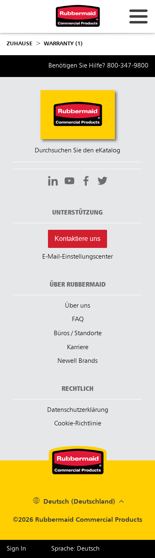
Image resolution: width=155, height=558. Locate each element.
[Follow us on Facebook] (86, 182)
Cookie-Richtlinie (77, 423)
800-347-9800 (127, 66)
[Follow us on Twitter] (102, 182)
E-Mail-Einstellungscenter (77, 257)
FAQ (77, 319)
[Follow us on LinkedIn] (52, 182)
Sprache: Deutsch (75, 549)
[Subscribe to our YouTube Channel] (69, 182)
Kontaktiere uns (77, 238)
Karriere (77, 347)
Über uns (77, 306)
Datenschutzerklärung (77, 410)
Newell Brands (77, 361)
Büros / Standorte (78, 333)
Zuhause (20, 44)
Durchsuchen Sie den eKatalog (77, 150)
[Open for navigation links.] (138, 16)
